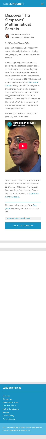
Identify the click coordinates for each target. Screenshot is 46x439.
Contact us (7, 399)
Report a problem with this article (18, 218)
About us (6, 396)
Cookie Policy (8, 416)
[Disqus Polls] (25, 282)
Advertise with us (9, 406)
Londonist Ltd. (25, 430)
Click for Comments (23, 226)
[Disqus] (23, 347)
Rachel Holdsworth (21, 34)
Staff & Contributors (11, 409)
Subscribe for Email (10, 402)
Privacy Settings (9, 419)
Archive (6, 412)
